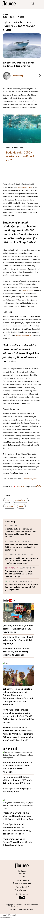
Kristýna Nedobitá (24, 541)
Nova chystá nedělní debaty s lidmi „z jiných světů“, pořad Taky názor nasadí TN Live (18, 780)
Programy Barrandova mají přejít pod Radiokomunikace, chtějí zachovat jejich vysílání (18, 816)
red (17, 526)
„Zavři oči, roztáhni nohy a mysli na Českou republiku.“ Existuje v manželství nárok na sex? (21, 560)
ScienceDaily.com (30, 479)
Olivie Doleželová (24, 555)
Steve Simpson (27, 290)
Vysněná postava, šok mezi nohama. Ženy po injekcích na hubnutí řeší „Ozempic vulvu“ (21, 587)
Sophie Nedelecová (23, 335)
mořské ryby (20, 500)
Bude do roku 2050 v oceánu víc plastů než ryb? (20, 156)
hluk (21, 506)
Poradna (9, 526)
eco (7, 500)
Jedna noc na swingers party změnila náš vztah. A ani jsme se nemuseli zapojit (20, 574)
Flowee (10, 4)
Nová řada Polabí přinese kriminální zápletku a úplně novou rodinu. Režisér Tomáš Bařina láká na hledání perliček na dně (18, 716)
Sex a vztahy (11, 568)
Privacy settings (6, 917)
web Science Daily (24, 187)
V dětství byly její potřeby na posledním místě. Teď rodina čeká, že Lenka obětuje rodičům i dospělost (21, 532)
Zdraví (8, 581)
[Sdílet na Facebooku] (37, 487)
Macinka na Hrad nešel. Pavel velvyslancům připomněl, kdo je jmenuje (18, 640)
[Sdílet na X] (40, 486)
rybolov (9, 506)
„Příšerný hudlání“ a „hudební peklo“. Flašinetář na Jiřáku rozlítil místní (18, 628)
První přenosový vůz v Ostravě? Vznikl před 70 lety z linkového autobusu (18, 842)
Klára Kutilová (27, 568)
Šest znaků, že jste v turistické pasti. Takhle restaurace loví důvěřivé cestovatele (22, 547)
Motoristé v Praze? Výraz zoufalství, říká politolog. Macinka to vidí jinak (16, 651)
